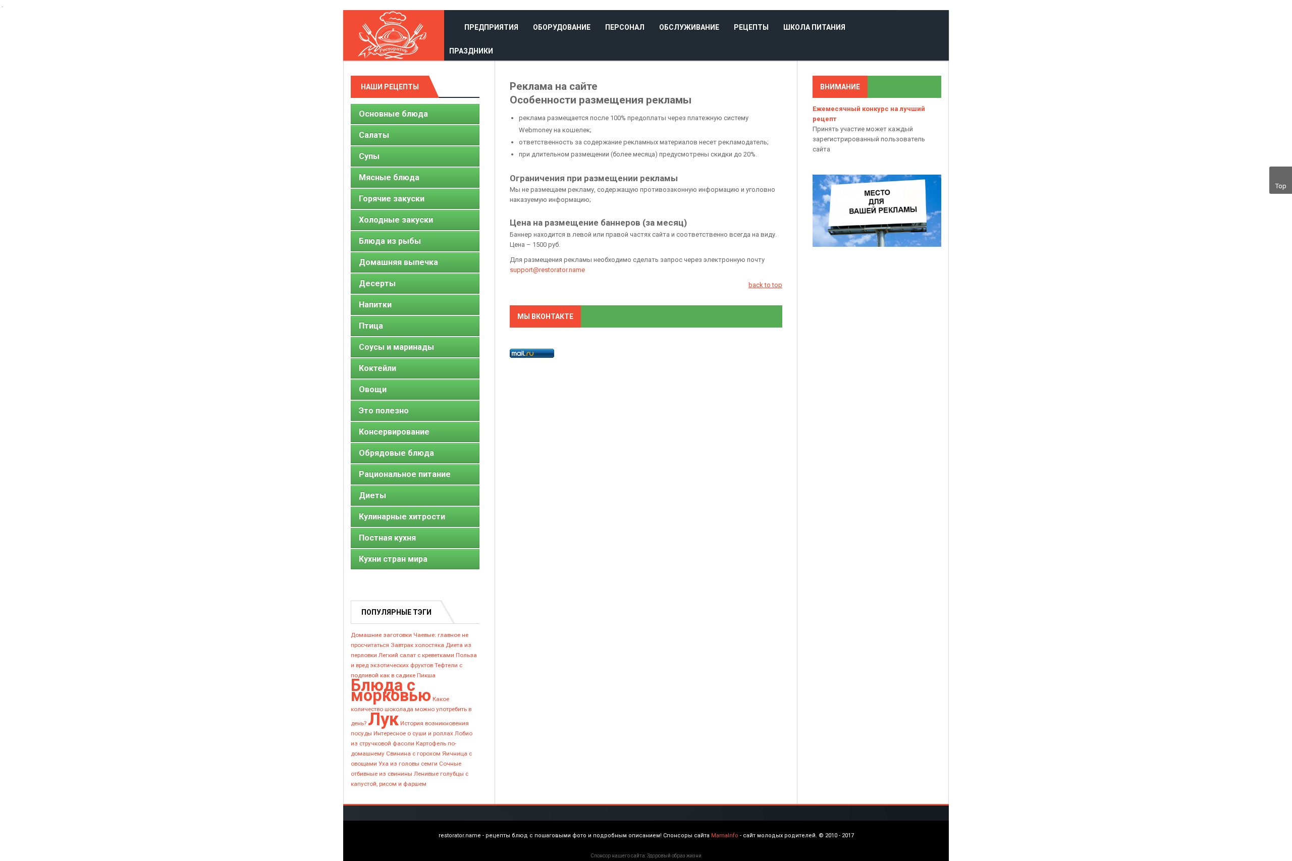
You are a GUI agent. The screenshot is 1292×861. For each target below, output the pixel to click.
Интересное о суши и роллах (413, 733)
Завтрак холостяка (417, 645)
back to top (765, 285)
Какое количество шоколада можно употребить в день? (411, 711)
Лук (383, 719)
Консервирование (394, 432)
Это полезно (384, 410)
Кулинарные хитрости (402, 516)
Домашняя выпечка (398, 262)
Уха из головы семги (408, 763)
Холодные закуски (396, 220)
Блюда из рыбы (390, 241)
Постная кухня (387, 538)
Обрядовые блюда (396, 453)
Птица (371, 326)
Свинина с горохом (413, 753)
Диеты (372, 495)
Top (1280, 186)
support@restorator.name (547, 270)
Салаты (374, 135)
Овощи (373, 389)
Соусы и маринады (396, 347)
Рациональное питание (405, 474)
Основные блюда (393, 114)
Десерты (377, 283)
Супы (369, 156)
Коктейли (377, 368)
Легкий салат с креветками (416, 655)
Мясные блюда (389, 177)
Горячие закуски (391, 198)
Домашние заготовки (381, 634)
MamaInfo (724, 835)
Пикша (426, 675)
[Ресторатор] (393, 35)
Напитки (375, 304)
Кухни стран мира (393, 559)
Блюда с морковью (391, 690)
